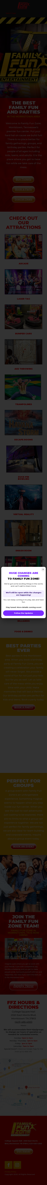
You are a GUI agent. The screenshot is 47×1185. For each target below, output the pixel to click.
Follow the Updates (23, 613)
